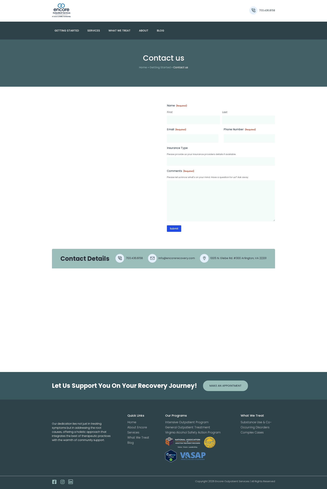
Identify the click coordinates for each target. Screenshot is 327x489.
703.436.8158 (267, 10)
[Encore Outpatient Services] (80, 10)
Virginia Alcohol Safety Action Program (193, 432)
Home (143, 67)
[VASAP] (193, 456)
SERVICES (93, 31)
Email (176, 129)
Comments (180, 171)
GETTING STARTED (66, 31)
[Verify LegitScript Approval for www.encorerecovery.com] (171, 456)
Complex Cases (252, 432)
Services (133, 432)
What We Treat (138, 438)
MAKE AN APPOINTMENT (225, 386)
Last (225, 112)
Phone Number (240, 129)
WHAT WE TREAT (119, 31)
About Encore (137, 427)
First (170, 112)
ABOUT (143, 31)
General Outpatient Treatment (187, 427)
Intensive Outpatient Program (186, 422)
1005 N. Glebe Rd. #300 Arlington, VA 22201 (238, 258)
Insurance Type (177, 148)
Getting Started (160, 67)
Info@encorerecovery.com (176, 258)
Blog (160, 31)
